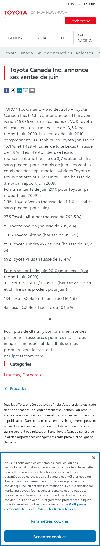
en (86, 4)
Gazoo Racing (85, 37)
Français (12, 374)
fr (93, 4)
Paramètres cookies (50, 521)
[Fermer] (93, 457)
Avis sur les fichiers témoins (57, 508)
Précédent (19, 388)
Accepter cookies (50, 536)
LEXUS (62, 37)
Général (16, 37)
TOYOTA (39, 37)
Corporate (32, 374)
